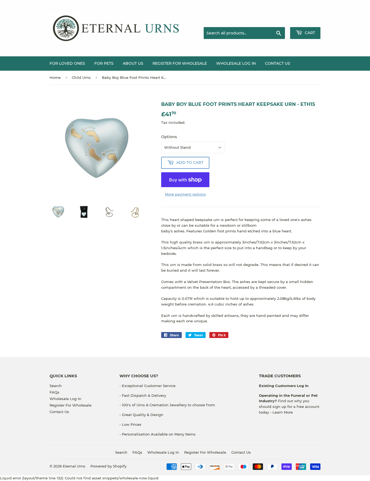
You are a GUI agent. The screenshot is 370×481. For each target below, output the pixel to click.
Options (169, 136)
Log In (302, 386)
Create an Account (305, 20)
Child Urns (81, 77)
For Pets (103, 63)
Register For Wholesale (71, 405)
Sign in (277, 20)
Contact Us (277, 63)
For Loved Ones (67, 63)
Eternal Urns (74, 466)
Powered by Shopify (108, 466)
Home (55, 77)
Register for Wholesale (179, 63)
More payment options (185, 194)
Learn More (282, 412)
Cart (309, 32)
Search (56, 386)
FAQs (54, 392)
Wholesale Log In (236, 63)
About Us (133, 63)
